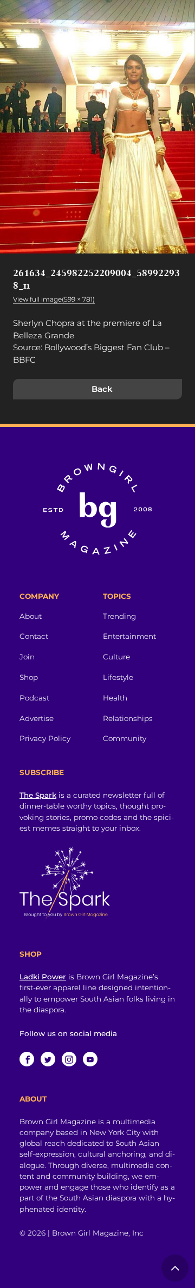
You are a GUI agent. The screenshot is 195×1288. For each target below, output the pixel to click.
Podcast (34, 697)
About (31, 616)
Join (27, 656)
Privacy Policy (45, 738)
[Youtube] (90, 1059)
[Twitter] (48, 1059)
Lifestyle (118, 677)
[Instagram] (69, 1059)
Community (124, 738)
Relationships (128, 718)
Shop (29, 677)
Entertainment (129, 636)
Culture (116, 656)
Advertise (37, 718)
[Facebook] (27, 1059)
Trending (119, 616)
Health (115, 697)
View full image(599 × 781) (54, 299)
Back (102, 389)
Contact (34, 636)
